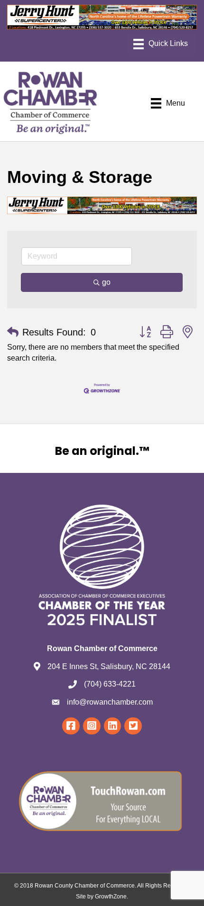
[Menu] (161, 44)
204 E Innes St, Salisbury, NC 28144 (108, 666)
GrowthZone (111, 896)
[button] (13, 332)
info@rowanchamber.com (110, 702)
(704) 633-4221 (110, 684)
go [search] (106, 282)
